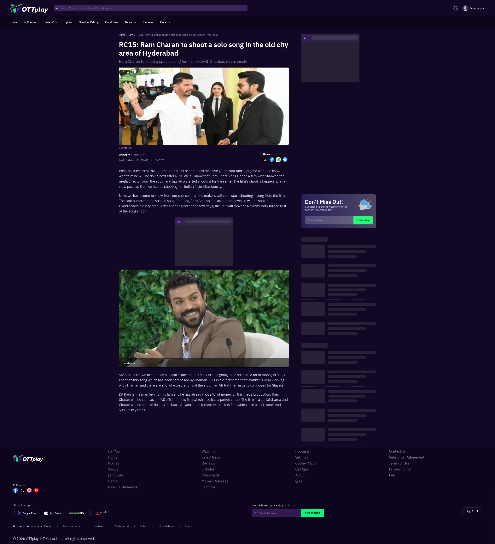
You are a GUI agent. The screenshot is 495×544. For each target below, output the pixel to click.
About (300, 475)
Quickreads (210, 475)
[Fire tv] (101, 513)
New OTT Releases (122, 487)
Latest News (211, 457)
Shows (113, 469)
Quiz (298, 481)
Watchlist (209, 451)
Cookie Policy (305, 463)
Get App (301, 469)
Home (112, 457)
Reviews (208, 463)
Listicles (208, 469)
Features (209, 487)
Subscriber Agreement (406, 457)
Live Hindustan (72, 526)
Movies (113, 463)
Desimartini (122, 526)
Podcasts (302, 451)
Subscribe (363, 220)
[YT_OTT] (36, 490)
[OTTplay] (29, 8)
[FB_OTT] (15, 490)
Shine (143, 526)
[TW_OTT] (22, 490)
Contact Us (397, 451)
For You (114, 451)
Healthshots (166, 526)
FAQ (392, 475)
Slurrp (188, 526)
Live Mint (98, 526)
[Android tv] (78, 513)
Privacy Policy (400, 469)
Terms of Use (399, 463)
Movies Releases (215, 481)
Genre (113, 481)
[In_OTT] (29, 490)
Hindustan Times (41, 526)
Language (115, 475)
